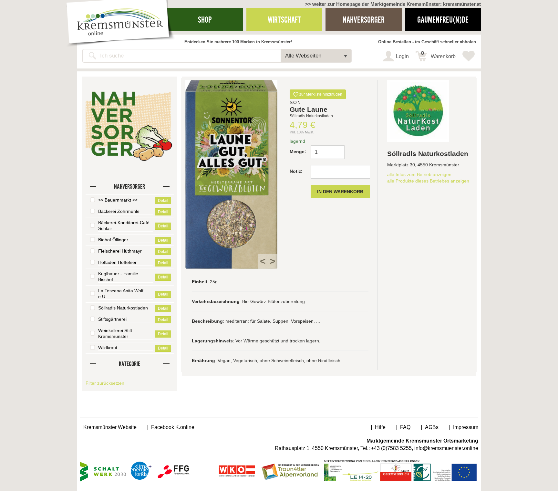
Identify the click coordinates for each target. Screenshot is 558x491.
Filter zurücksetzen (105, 383)
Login (402, 56)
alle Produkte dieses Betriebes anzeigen (428, 180)
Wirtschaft (284, 19)
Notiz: (296, 171)
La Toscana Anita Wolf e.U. (120, 293)
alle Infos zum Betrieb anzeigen (419, 174)
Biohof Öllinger (113, 239)
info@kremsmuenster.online (446, 448)
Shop (205, 19)
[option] (231, 174)
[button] (316, 56)
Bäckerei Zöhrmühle (119, 211)
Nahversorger (364, 19)
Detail (163, 200)
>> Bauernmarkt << (118, 200)
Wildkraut (107, 347)
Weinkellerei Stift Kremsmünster (115, 333)
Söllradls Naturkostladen (123, 307)
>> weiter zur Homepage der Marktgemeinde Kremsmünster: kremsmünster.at (393, 4)
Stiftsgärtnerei (112, 319)
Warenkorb (438, 55)
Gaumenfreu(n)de (443, 19)
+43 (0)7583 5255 (391, 448)
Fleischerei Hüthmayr (120, 251)
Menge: (297, 151)
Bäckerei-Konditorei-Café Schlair (124, 225)
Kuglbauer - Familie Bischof (118, 276)
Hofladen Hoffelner (117, 262)
